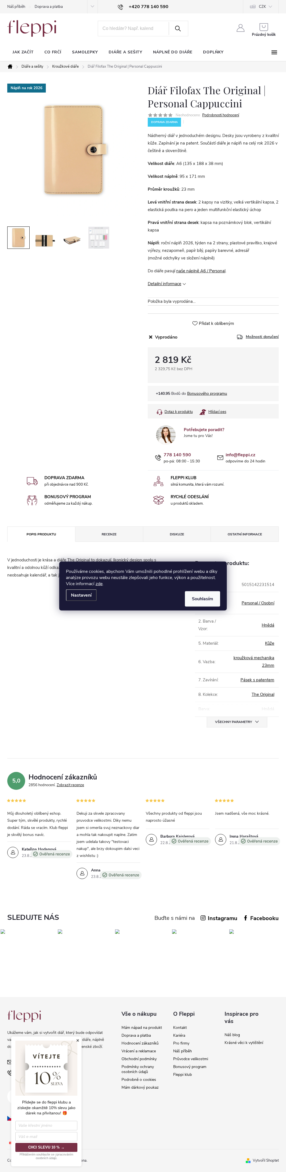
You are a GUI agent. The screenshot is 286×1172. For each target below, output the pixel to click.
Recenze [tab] (109, 534)
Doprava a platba (49, 6)
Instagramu (222, 918)
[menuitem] (23, 52)
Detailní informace (164, 284)
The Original (263, 694)
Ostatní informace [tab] (245, 534)
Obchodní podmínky (139, 1059)
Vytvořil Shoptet (266, 1160)
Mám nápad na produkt (141, 1027)
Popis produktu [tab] (41, 534)
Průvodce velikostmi (190, 1059)
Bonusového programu (207, 393)
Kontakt (180, 1027)
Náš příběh (16, 6)
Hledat (178, 28)
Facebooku (264, 918)
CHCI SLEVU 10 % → (46, 1147)
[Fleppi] (24, 1016)
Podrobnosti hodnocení (220, 115)
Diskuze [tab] (177, 534)
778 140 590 (177, 455)
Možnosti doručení (262, 337)
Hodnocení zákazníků (140, 1043)
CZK (262, 6)
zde (99, 584)
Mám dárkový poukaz (140, 1087)
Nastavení (81, 595)
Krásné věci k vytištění (244, 1042)
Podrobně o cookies (138, 1079)
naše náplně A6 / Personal (200, 271)
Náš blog (232, 1035)
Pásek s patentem (257, 680)
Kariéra (179, 1035)
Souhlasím (202, 599)
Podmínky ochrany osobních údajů (137, 1069)
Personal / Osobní (258, 603)
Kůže (269, 643)
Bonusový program (189, 1066)
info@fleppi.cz (240, 455)
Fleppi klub (182, 1074)
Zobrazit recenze (70, 785)
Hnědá (268, 625)
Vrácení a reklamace (138, 1051)
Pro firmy (181, 1043)
